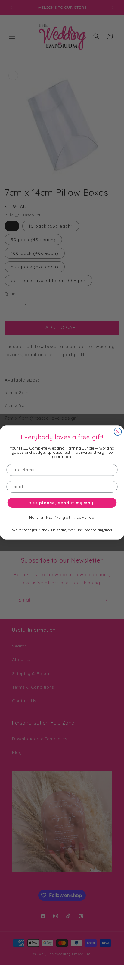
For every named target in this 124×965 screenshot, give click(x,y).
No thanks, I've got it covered (62, 517)
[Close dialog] (118, 432)
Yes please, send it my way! (62, 502)
